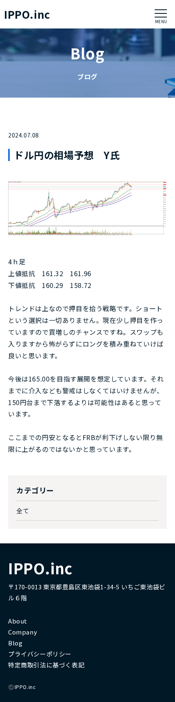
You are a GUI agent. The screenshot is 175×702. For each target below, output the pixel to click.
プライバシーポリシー (40, 654)
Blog (15, 643)
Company (22, 632)
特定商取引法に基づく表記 (46, 665)
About (17, 621)
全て (22, 510)
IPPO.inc (27, 14)
